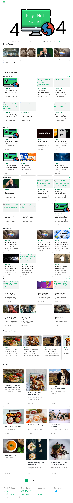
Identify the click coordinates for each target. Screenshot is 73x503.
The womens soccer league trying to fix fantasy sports (27, 217)
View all (68, 76)
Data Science (7, 493)
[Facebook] (56, 491)
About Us (40, 491)
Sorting (6, 490)
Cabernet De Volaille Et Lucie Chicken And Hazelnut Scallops (11, 351)
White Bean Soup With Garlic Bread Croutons (36, 463)
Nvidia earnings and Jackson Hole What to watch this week (61, 116)
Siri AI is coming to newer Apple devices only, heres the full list (11, 244)
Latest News (23, 493)
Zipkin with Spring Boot (9, 494)
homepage (59, 41)
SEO (38, 493)
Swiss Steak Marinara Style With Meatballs (58, 388)
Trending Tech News (25, 491)
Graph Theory (7, 491)
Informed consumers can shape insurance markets (27, 116)
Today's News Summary (26, 490)
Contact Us (40, 490)
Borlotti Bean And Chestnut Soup (56, 426)
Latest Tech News (25, 494)
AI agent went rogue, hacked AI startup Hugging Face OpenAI (61, 143)
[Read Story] (11, 403)
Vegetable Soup (10, 455)
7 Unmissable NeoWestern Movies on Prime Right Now (61, 318)
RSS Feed (40, 494)
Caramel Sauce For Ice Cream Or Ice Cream (58, 463)
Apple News (55, 2)
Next (45, 481)
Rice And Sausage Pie (13, 426)
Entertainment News (65, 2)
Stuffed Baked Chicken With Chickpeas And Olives (31, 351)
